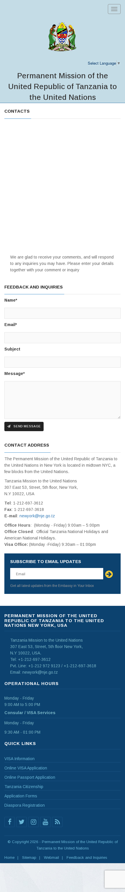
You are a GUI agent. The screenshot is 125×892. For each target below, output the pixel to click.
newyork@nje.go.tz (37, 516)
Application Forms (20, 796)
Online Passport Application (29, 777)
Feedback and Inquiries (87, 857)
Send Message (26, 426)
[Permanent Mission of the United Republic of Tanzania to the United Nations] (62, 36)
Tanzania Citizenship (23, 786)
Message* (14, 373)
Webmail (51, 857)
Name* (10, 300)
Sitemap (29, 857)
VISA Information (19, 758)
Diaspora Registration (24, 805)
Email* (10, 324)
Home (9, 857)
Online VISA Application (25, 768)
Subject (12, 349)
